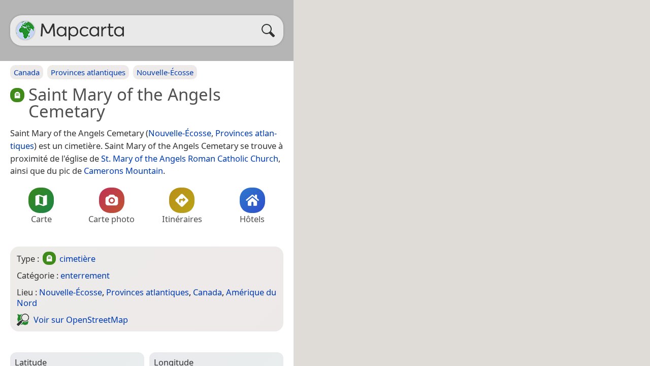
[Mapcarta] (25, 30)
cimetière (77, 258)
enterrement (85, 275)
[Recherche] (270, 30)
